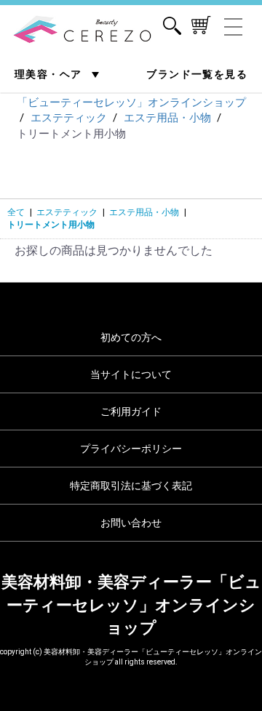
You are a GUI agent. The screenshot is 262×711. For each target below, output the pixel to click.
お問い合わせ (131, 523)
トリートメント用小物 (51, 225)
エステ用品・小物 (144, 212)
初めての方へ (131, 337)
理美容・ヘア (50, 74)
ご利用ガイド (131, 411)
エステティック (67, 212)
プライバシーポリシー (131, 448)
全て (16, 212)
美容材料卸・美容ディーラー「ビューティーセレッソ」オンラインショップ (131, 605)
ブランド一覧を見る (196, 74)
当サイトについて (131, 374)
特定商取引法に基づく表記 (131, 485)
